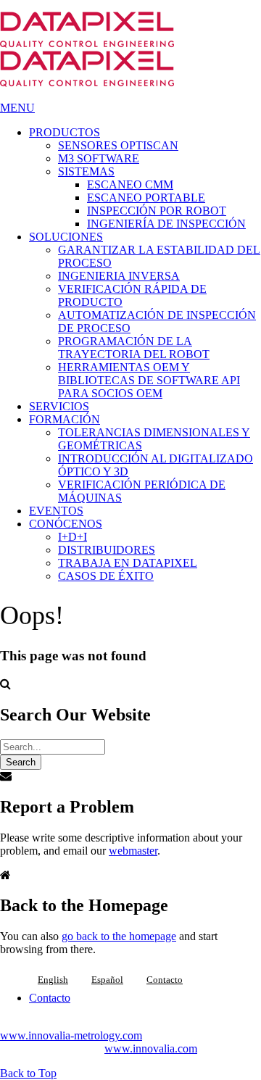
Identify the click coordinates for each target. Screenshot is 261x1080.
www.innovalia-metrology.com (71, 1035)
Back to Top (28, 1073)
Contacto (164, 979)
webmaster (133, 850)
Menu (17, 107)
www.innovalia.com (150, 1048)
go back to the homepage (119, 936)
